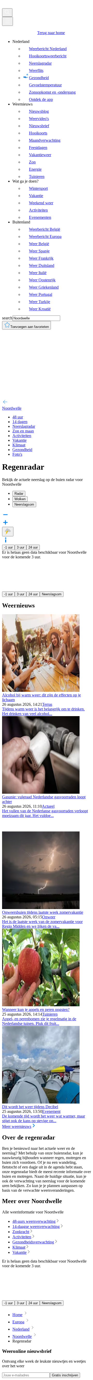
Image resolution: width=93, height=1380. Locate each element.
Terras (47, 704)
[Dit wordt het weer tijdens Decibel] (41, 1102)
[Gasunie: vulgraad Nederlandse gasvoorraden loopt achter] (41, 792)
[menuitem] (51, 70)
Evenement (51, 1111)
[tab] (51, 493)
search (7, 318)
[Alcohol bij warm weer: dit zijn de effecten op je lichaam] (41, 690)
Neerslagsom (51, 594)
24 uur (33, 547)
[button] (46, 540)
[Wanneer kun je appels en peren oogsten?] (41, 1005)
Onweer (48, 917)
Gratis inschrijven (65, 1375)
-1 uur (8, 547)
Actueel (48, 806)
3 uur (20, 547)
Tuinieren (50, 1014)
